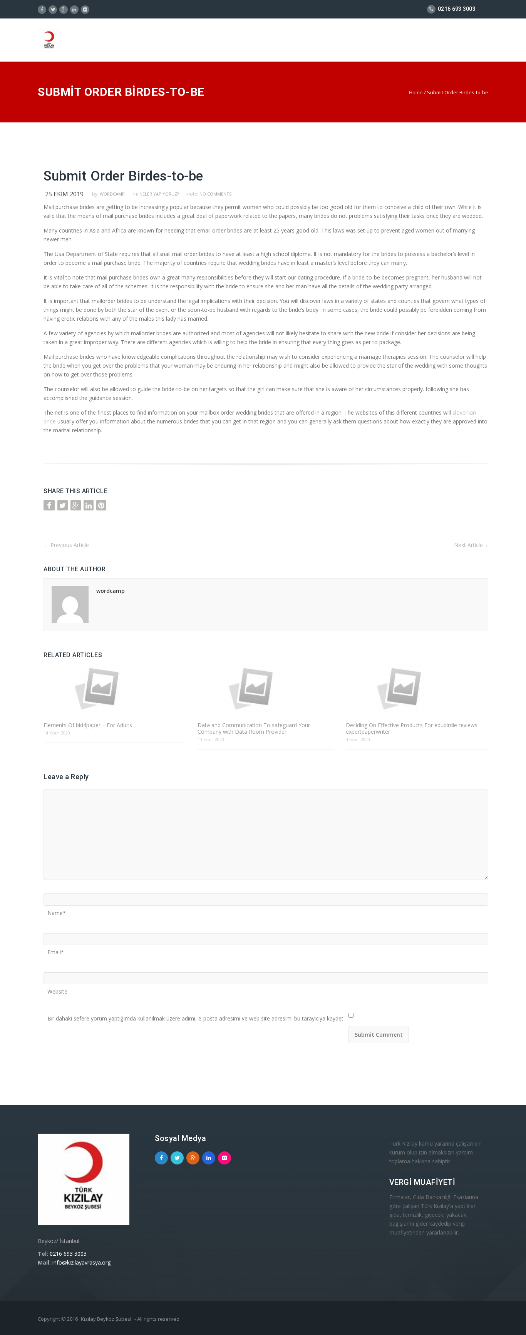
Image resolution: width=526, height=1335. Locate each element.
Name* (56, 910)
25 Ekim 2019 (64, 194)
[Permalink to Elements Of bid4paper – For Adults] (115, 688)
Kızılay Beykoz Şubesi (106, 1318)
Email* (55, 950)
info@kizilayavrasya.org (81, 1262)
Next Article (471, 545)
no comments (215, 194)
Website (57, 989)
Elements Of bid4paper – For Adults (88, 725)
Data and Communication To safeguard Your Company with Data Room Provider (254, 728)
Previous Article (66, 545)
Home (416, 92)
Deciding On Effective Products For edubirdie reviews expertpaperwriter (411, 728)
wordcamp (112, 194)
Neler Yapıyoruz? (159, 194)
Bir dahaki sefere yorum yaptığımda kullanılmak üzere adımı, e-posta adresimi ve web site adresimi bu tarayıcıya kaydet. (196, 1016)
